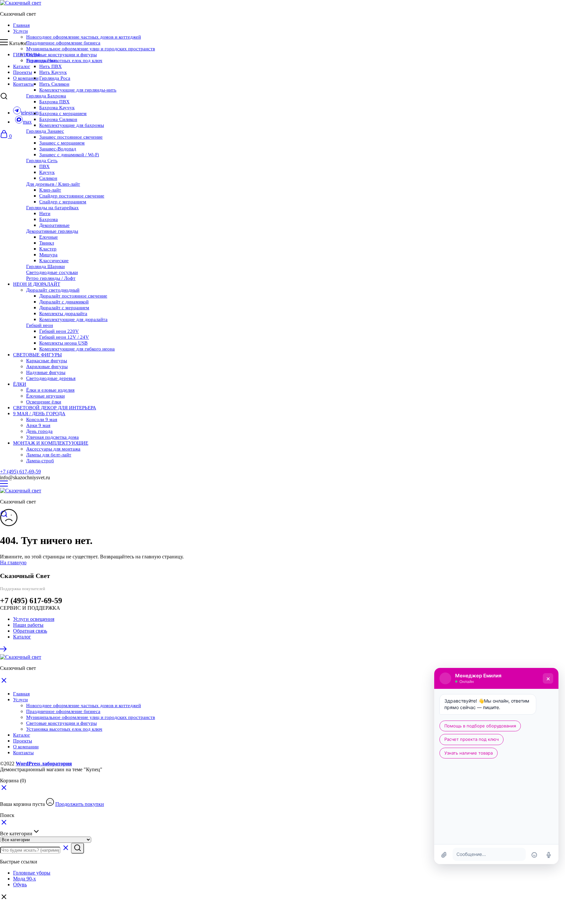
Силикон (48, 178)
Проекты (22, 72)
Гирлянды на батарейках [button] (52, 207)
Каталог (21, 66)
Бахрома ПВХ (54, 101)
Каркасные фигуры (46, 360)
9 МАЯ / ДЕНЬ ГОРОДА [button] (39, 413)
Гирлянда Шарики (45, 266)
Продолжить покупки (79, 804)
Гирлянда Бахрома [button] (46, 95)
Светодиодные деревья (51, 378)
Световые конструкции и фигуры (61, 54)
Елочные (48, 237)
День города (39, 431)
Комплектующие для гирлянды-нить (77, 90)
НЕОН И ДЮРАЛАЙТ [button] (36, 284)
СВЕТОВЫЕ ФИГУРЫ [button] (37, 354)
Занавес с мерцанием (62, 142)
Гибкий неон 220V (59, 331)
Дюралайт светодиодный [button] (52, 290)
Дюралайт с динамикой (64, 301)
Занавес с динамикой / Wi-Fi (69, 154)
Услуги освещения (33, 619)
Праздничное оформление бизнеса (63, 42)
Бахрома (48, 219)
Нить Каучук (53, 72)
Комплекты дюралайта (63, 313)
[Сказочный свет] (20, 3)
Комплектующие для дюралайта (73, 319)
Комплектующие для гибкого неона (77, 348)
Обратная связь (30, 631)
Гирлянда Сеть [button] (42, 160)
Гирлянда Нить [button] (42, 60)
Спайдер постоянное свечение (71, 195)
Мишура (48, 254)
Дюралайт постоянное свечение (73, 295)
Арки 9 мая (38, 425)
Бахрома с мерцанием (63, 113)
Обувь (20, 884)
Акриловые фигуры (47, 366)
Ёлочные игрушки (45, 396)
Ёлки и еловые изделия (50, 390)
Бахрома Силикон (58, 119)
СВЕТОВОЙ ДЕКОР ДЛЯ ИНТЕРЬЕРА (54, 407)
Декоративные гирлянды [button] (52, 231)
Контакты (23, 84)
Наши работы (28, 625)
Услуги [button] (20, 31)
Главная (21, 25)
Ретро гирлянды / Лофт (51, 278)
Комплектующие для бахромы (71, 125)
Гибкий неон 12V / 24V (64, 337)
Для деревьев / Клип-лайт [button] (53, 184)
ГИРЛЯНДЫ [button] (26, 54)
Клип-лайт (50, 190)
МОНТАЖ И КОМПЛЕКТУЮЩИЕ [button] (50, 443)
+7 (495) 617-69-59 (20, 471)
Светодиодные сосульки (52, 272)
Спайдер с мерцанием (62, 201)
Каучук (47, 172)
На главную (13, 562)
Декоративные (54, 225)
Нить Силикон (54, 84)
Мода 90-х (24, 878)
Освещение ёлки (43, 401)
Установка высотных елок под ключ (64, 60)
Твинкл (46, 243)
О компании (26, 78)
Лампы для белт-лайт (48, 454)
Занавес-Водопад (57, 148)
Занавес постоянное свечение (71, 137)
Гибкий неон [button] (39, 325)
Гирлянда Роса (54, 78)
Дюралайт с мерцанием (64, 307)
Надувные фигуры (45, 372)
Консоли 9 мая (41, 419)
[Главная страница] (4, 651)
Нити (44, 213)
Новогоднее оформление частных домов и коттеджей (83, 37)
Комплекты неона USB (63, 343)
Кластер (48, 248)
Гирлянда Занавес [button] (45, 131)
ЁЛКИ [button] (19, 384)
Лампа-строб (40, 460)
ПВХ (44, 166)
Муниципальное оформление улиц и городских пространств (90, 48)
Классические (54, 260)
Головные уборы (31, 873)
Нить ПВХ (50, 66)
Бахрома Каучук (57, 107)
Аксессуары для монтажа (53, 448)
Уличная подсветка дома (52, 437)
